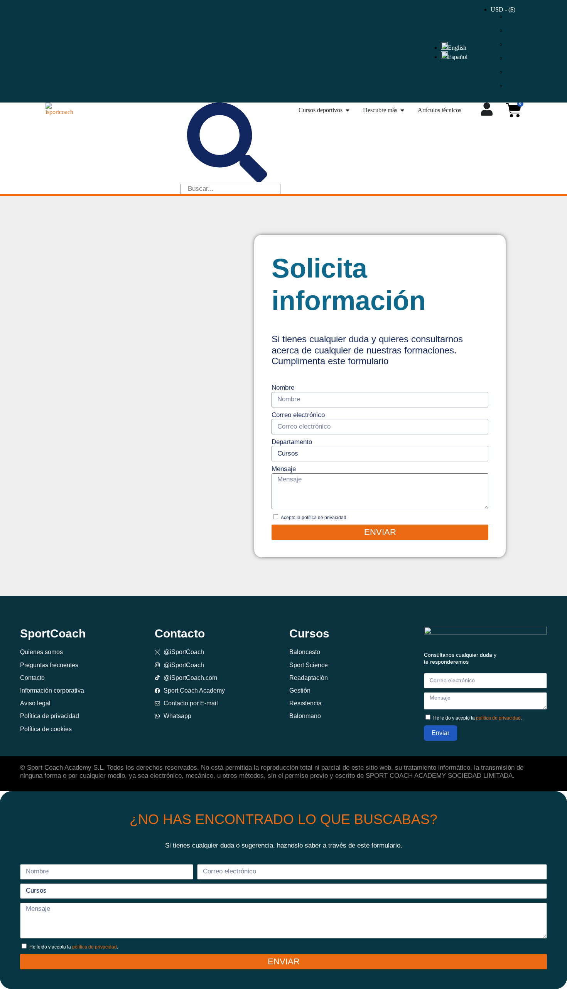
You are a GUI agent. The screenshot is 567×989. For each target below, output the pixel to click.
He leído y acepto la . (477, 718)
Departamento (292, 442)
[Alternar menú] (487, 109)
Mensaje (284, 469)
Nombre (283, 387)
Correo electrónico (298, 415)
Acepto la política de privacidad (313, 517)
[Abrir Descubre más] (402, 110)
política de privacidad (498, 718)
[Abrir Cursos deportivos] (347, 110)
